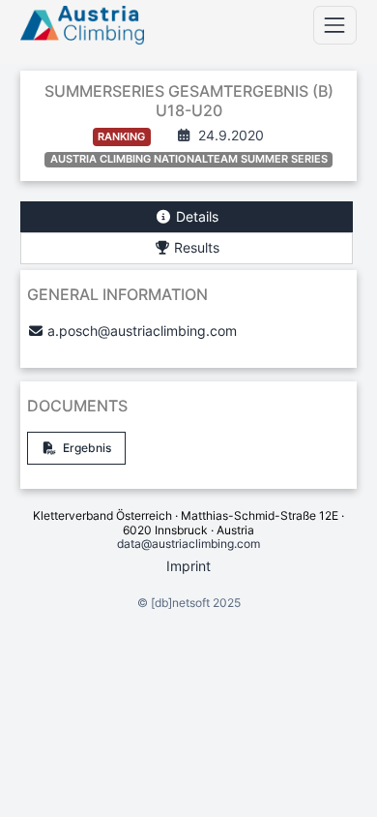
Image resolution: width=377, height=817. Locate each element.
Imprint (188, 566)
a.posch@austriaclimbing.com (142, 330)
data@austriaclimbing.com (188, 543)
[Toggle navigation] (335, 25)
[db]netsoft (180, 602)
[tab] (186, 217)
